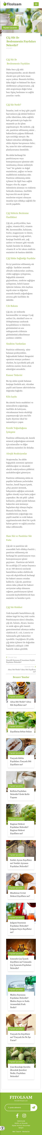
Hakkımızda (21, 1121)
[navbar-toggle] (36, 4)
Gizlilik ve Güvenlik (21, 1123)
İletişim (21, 1128)
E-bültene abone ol (34, 1107)
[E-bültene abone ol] (21, 1107)
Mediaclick (26, 1131)
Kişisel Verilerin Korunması (21, 1125)
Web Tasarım (16, 1131)
